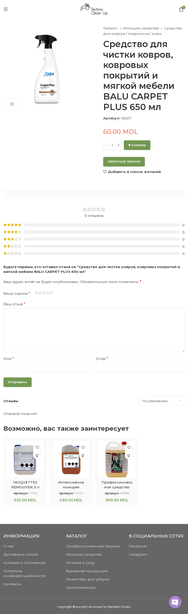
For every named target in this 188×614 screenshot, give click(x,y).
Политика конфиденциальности (24, 573)
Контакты (12, 584)
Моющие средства (141, 28)
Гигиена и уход (80, 562)
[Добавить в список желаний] (37, 447)
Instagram (138, 554)
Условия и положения (24, 562)
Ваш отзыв (14, 304)
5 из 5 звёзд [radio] (51, 293)
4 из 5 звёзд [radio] (47, 293)
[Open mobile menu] (5, 9)
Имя (8, 359)
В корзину (137, 145)
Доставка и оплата (20, 554)
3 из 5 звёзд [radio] (44, 293)
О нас (8, 546)
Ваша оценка (16, 293)
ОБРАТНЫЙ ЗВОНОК (124, 161)
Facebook (138, 546)
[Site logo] (94, 9)
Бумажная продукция (87, 571)
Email (102, 359)
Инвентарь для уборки (88, 579)
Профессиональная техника (93, 546)
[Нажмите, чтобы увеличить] (12, 104)
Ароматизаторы (81, 587)
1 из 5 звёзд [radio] (36, 293)
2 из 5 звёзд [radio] (40, 293)
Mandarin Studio (119, 606)
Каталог (110, 28)
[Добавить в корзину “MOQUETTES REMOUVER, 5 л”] (37, 455)
